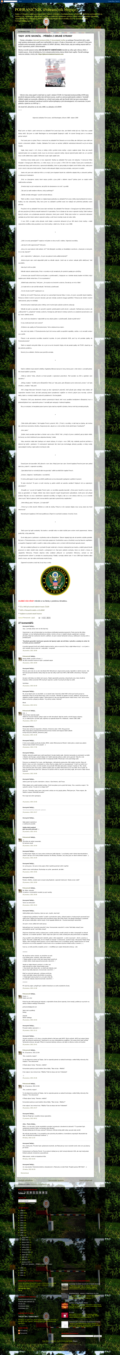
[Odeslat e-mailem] (43, 618)
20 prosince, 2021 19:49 (30, 858)
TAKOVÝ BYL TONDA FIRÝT (28, 1316)
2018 (22, 1228)
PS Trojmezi (23, 1330)
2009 (22, 1210)
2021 (22, 1235)
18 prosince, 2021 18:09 (30, 663)
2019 (22, 1230)
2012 (22, 1213)
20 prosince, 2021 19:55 (30, 872)
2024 (22, 1273)
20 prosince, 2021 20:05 (30, 894)
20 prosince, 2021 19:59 (30, 882)
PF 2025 (71, 1312)
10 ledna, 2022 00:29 (29, 1169)
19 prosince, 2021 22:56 (30, 802)
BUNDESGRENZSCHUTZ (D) (27, 1299)
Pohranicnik (26, 656)
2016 (22, 1223)
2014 (22, 1218)
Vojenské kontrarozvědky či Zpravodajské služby (49, 40)
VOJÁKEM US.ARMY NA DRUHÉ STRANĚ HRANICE (84, 1284)
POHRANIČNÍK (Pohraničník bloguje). (47, 9)
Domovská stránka (24, 27)
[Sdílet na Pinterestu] (50, 618)
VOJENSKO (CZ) (23, 1308)
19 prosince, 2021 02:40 (30, 685)
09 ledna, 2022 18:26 (29, 1159)
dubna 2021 (25, 1245)
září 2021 (25, 1257)
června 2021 (26, 1249)
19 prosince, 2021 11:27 (30, 721)
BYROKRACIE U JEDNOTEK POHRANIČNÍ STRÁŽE (84, 1322)
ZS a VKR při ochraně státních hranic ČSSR (34, 607)
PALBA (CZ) (21, 1304)
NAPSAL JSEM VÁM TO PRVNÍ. (78, 1303)
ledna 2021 (25, 1237)
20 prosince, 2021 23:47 (30, 1108)
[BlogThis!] (44, 618)
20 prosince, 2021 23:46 (30, 1078)
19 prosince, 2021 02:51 (30, 705)
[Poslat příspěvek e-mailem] (39, 617)
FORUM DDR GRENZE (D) (26, 1301)
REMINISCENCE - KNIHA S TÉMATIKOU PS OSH (84, 1293)
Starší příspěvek (85, 1180)
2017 (22, 1225)
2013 (22, 1215)
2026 (22, 1275)
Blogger (75, 1341)
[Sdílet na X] (46, 618)
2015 (22, 1220)
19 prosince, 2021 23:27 (30, 812)
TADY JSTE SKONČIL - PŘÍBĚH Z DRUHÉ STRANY (36, 1264)
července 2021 (26, 1252)
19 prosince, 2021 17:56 (30, 747)
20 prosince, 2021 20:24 (30, 905)
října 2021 (25, 1259)
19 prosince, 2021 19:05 (30, 773)
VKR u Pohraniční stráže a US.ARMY (32, 610)
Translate (32, 1203)
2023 (22, 1270)
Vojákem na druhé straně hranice (31, 614)
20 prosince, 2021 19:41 (30, 831)
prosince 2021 (26, 1262)
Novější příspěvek (25, 1180)
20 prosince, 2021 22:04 (30, 1020)
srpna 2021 (25, 1254)
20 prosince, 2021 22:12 (30, 1030)
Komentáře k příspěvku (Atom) (40, 1184)
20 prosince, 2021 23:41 (30, 1044)
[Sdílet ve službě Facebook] (48, 618)
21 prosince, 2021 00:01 (30, 1118)
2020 (22, 1232)
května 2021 (26, 1247)
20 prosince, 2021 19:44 (30, 845)
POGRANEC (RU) (23, 1306)
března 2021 (26, 1242)
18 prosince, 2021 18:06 (30, 650)
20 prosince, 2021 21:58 (30, 988)
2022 (22, 1268)
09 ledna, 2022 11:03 (29, 1137)
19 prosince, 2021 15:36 (30, 735)
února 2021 (25, 1240)
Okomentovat (25, 1173)
